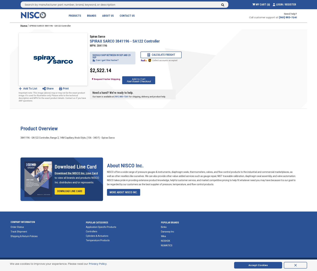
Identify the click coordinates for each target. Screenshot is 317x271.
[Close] (295, 265)
